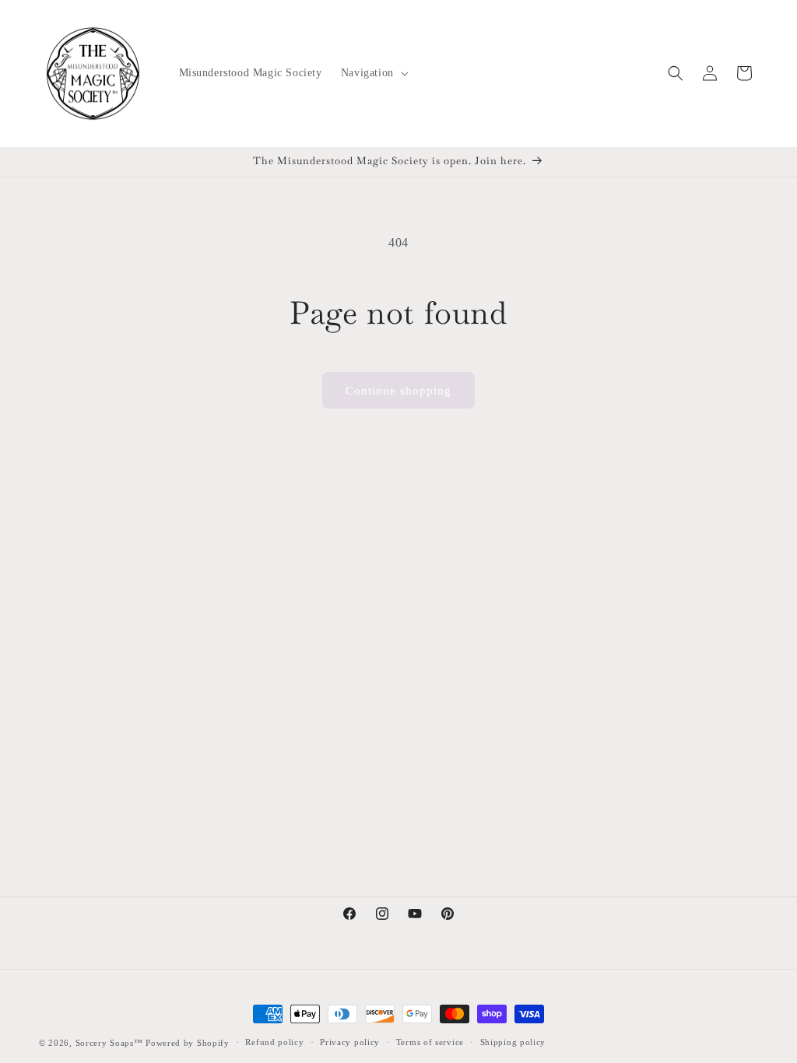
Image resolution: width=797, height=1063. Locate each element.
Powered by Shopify (188, 1042)
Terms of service (430, 1042)
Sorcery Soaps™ (109, 1042)
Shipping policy (513, 1042)
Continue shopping (398, 390)
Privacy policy (350, 1042)
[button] (373, 73)
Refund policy (274, 1042)
